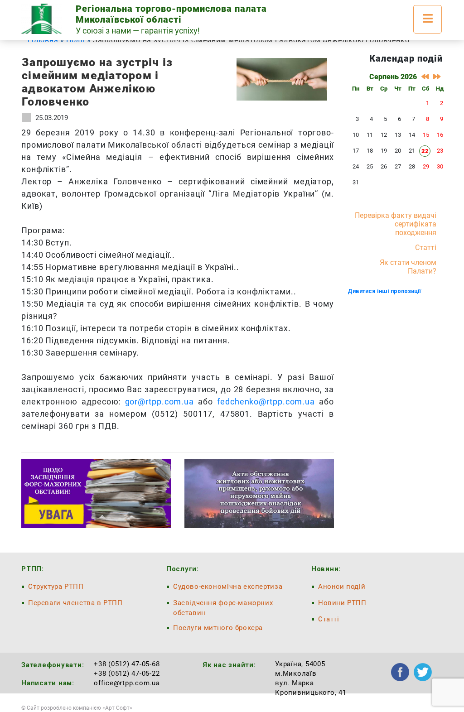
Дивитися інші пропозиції (384, 291)
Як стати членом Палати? (408, 266)
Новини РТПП (342, 603)
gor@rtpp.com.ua (159, 401)
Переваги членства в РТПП (75, 603)
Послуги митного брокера (218, 628)
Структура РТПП (56, 586)
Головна (43, 40)
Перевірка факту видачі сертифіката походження (395, 224)
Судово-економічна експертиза (227, 586)
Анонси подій (341, 586)
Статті (425, 247)
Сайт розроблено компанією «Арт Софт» (79, 708)
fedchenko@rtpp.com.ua (266, 401)
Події (75, 40)
